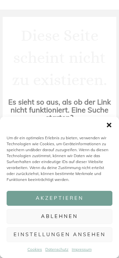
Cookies (34, 249)
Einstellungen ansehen (60, 234)
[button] (109, 125)
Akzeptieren (60, 198)
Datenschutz (56, 249)
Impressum (82, 249)
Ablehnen (59, 216)
